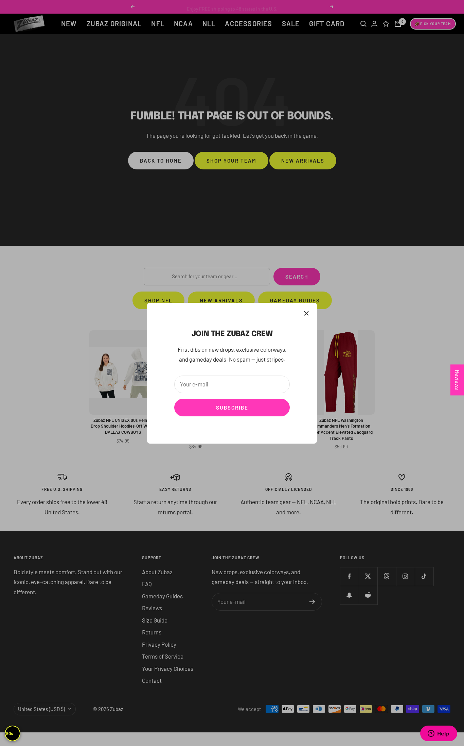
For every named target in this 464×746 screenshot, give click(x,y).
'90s (9, 733)
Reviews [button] (457, 380)
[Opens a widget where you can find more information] (438, 734)
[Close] (306, 313)
